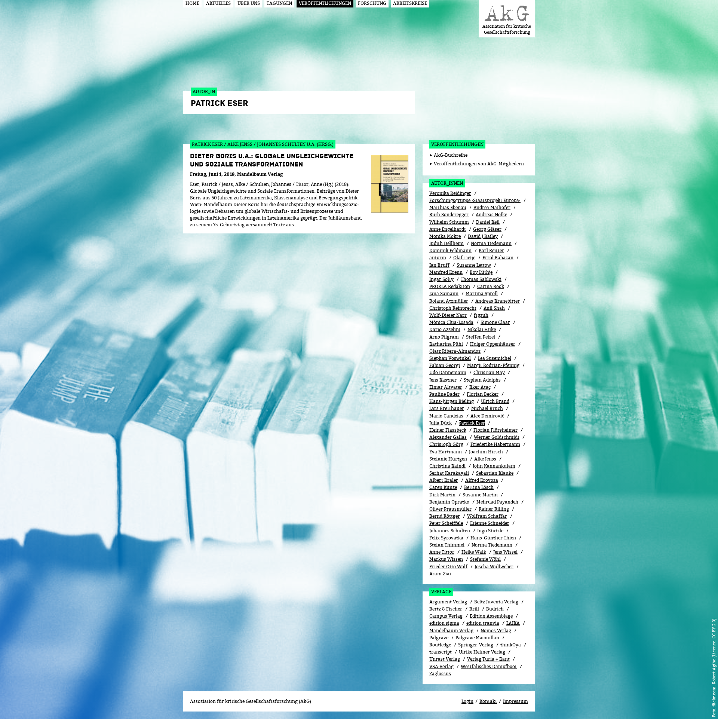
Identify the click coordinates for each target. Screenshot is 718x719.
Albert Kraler (443, 480)
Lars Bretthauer (446, 408)
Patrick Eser (472, 423)
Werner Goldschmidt (496, 437)
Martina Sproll (482, 293)
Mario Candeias (446, 416)
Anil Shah (494, 308)
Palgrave (438, 637)
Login (467, 701)
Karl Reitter (491, 250)
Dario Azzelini (444, 329)
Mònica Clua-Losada (451, 322)
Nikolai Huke (481, 329)
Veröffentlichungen (457, 144)
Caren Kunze (443, 487)
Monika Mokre (445, 236)
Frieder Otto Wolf (448, 566)
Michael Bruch (487, 408)
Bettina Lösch (479, 487)
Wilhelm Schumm (449, 222)
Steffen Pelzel (480, 337)
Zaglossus (440, 673)
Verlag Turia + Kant (488, 659)
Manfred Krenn (446, 272)
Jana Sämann (443, 293)
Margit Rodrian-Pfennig (493, 365)
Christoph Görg (446, 444)
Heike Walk (473, 552)
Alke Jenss (485, 459)
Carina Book (490, 286)
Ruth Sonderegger (449, 214)
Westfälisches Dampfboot (489, 666)
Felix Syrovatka (446, 538)
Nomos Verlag (496, 630)
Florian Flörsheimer (495, 430)
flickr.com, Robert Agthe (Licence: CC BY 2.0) (714, 662)
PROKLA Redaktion (449, 286)
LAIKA (513, 623)
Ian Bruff (439, 265)
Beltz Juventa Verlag (496, 602)
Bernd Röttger (444, 516)
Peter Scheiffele (446, 523)
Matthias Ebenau (447, 207)
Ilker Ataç (480, 387)
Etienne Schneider (489, 523)
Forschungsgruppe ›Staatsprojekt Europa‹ (475, 200)
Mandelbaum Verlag (451, 630)
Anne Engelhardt (447, 229)
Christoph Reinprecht (452, 308)
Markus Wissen (446, 559)
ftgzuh (481, 315)
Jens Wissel (505, 552)
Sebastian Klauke (494, 473)
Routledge (440, 645)
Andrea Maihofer (491, 207)
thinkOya (510, 645)
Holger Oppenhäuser (492, 344)
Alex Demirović (487, 416)
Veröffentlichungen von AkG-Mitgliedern (479, 163)
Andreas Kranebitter (497, 301)
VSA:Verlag (441, 666)
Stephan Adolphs (482, 380)
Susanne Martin (480, 495)
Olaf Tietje (464, 257)
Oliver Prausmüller (450, 509)
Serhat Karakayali (449, 473)
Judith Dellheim (446, 243)
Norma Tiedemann (491, 243)
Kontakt (488, 701)
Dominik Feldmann (450, 250)
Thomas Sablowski (481, 279)
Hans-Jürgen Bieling (451, 401)
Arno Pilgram (444, 337)
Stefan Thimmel (446, 545)
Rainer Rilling (494, 509)
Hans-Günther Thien (493, 538)
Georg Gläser (487, 229)
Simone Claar (495, 322)
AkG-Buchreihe (450, 155)
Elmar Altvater (445, 387)
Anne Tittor (441, 552)
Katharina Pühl (446, 344)
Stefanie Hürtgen (448, 459)
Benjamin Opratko (449, 502)
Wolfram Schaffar (487, 516)
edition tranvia (482, 623)
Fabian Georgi (444, 365)
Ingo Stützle (490, 530)
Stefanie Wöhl (485, 559)
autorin (437, 257)
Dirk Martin (442, 495)
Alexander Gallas (448, 437)
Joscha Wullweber (494, 566)
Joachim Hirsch (486, 452)
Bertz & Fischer (445, 609)
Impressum (515, 701)
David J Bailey (483, 236)
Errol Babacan (497, 257)
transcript (440, 652)
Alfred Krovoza (481, 480)
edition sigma (444, 623)
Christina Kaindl (447, 466)
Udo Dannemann (447, 372)
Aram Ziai (440, 573)
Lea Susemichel (494, 358)
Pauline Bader (444, 394)
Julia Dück (440, 423)
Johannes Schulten (449, 530)
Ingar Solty (441, 279)
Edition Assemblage (491, 616)
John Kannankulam (494, 466)
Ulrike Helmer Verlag (482, 652)
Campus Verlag (446, 616)
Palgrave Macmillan (477, 637)
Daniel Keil (488, 222)
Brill (474, 609)
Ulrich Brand (495, 401)
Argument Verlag (448, 602)
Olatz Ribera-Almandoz (455, 351)
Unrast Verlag (444, 659)
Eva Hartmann (445, 452)
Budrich (495, 609)
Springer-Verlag (475, 645)
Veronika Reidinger (450, 193)
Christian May (489, 372)
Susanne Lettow (474, 265)
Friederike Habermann (495, 444)
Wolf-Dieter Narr (448, 315)
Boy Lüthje (481, 272)
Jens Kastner (443, 380)
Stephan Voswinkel (450, 358)
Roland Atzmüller (448, 301)
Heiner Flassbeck (447, 430)
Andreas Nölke (491, 214)
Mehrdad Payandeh (497, 502)
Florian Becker (482, 394)
